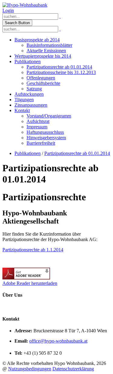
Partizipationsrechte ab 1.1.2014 (32, 249)
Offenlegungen (41, 77)
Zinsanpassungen (30, 105)
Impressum (37, 126)
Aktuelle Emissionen (46, 50)
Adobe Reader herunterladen (29, 283)
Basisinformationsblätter (49, 45)
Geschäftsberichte (43, 83)
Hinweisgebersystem (46, 137)
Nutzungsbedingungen (29, 368)
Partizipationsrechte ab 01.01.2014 (59, 66)
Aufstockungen (29, 94)
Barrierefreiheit (41, 143)
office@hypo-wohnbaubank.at (58, 340)
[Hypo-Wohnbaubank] (24, 5)
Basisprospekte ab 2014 (37, 39)
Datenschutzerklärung (73, 368)
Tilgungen (24, 99)
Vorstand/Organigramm (49, 115)
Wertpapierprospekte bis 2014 (42, 56)
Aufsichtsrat (38, 121)
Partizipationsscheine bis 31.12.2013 (61, 72)
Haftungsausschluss (45, 132)
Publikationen (27, 61)
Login (8, 10)
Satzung (34, 88)
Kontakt (22, 110)
